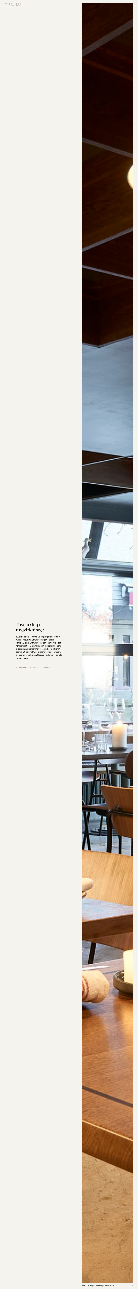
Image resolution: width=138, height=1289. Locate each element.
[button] (85, 1280)
